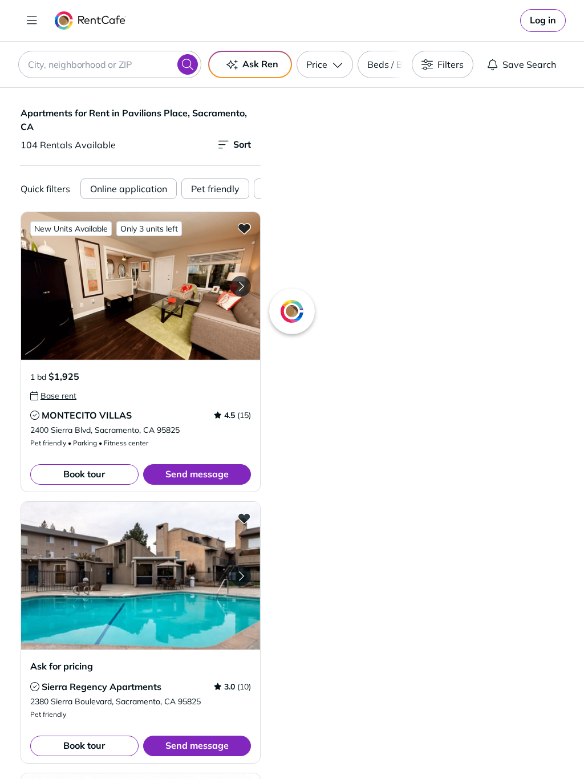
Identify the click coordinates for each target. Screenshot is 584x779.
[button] (140, 286)
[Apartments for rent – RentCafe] (90, 20)
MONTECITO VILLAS (87, 415)
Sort (242, 144)
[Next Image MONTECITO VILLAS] (240, 286)
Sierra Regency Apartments (101, 686)
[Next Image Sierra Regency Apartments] (240, 576)
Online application (128, 188)
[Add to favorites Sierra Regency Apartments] (244, 518)
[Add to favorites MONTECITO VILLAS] (244, 228)
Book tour (84, 474)
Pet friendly (215, 188)
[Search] (187, 64)
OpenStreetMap (480, 745)
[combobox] (109, 64)
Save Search (529, 64)
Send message (197, 474)
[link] (543, 20)
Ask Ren (260, 64)
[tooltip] (53, 395)
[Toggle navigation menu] (32, 20)
